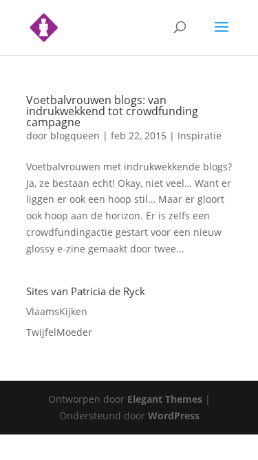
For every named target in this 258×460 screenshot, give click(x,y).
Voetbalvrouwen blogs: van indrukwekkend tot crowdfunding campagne (112, 111)
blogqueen (75, 135)
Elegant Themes (164, 399)
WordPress (174, 415)
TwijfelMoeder (59, 332)
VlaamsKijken (56, 311)
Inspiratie (200, 135)
